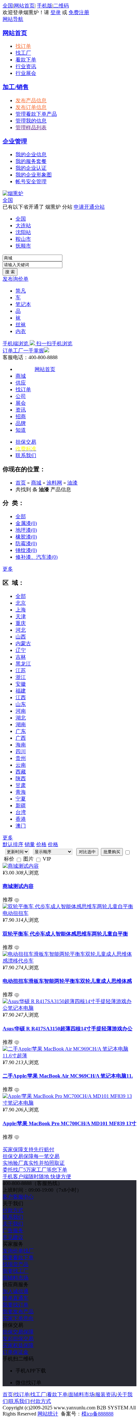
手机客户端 (37, 1176)
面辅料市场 (15, 1277)
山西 (21, 636)
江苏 (21, 670)
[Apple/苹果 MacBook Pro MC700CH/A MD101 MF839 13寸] (69, 1103)
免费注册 (79, 12)
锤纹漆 (26, 550)
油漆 (72, 482)
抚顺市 (23, 246)
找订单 (23, 46)
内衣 (21, 331)
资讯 (21, 409)
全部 (21, 516)
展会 (21, 403)
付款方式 (13, 1210)
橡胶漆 (26, 536)
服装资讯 (105, 1394)
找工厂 (23, 53)
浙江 (21, 677)
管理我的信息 (31, 120)
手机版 (44, 5)
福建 (21, 690)
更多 (8, 569)
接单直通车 (15, 1298)
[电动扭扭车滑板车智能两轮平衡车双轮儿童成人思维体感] (69, 960)
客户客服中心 (18, 1196)
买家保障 (28, 1149)
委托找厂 (35, 1169)
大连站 (23, 225)
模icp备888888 (97, 1413)
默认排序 (13, 844)
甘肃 (21, 785)
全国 (8, 200)
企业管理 (15, 141)
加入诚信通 (15, 1291)
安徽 (21, 684)
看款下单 (26, 59)
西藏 (21, 771)
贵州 (21, 758)
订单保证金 (15, 1352)
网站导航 (13, 19)
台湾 (21, 812)
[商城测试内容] (21, 866)
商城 (21, 376)
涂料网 (54, 482)
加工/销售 (16, 87)
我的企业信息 (31, 154)
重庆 (21, 623)
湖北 (21, 717)
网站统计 (47, 1413)
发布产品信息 (31, 100)
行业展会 (26, 73)
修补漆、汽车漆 (37, 557)
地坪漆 (26, 530)
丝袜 (21, 324)
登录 (55, 12)
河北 (21, 630)
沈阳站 (23, 232)
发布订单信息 (31, 107)
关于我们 (13, 1223)
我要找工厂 (15, 1271)
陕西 (21, 778)
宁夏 (21, 798)
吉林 (21, 657)
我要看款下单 (18, 1257)
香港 (21, 819)
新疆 (21, 805)
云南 (21, 765)
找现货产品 (15, 1264)
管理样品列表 (31, 127)
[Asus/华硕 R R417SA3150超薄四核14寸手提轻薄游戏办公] (69, 1008)
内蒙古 (23, 643)
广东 (21, 731)
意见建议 (13, 1237)
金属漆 (26, 523)
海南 (21, 744)
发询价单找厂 (18, 1250)
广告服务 (13, 1230)
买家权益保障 (18, 1345)
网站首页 (24, 5)
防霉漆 (26, 543)
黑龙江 (23, 663)
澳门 (21, 825)
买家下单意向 (18, 1318)
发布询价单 (15, 279)
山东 (21, 704)
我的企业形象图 (34, 174)
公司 (21, 396)
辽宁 (21, 650)
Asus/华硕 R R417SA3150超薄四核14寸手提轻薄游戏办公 (68, 1028)
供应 (21, 382)
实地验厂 (34, 1163)
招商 (21, 416)
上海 (21, 609)
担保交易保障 (18, 1331)
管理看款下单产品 (36, 114)
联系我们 (26, 455)
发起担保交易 (18, 1338)
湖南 (21, 724)
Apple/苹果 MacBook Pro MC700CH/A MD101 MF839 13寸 (69, 1123)
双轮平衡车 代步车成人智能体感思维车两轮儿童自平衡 (65, 933)
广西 (21, 738)
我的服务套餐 (31, 161)
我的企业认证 (31, 168)
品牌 (21, 423)
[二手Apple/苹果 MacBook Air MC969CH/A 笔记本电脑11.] (69, 1055)
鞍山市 (23, 239)
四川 (21, 751)
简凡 (21, 291)
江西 (21, 697)
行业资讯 (26, 66)
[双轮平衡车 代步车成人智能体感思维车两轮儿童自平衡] (69, 913)
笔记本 (23, 304)
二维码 (61, 5)
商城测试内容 (18, 886)
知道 (21, 430)
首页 (21, 482)
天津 (21, 616)
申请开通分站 (89, 207)
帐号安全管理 (31, 181)
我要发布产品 (18, 1311)
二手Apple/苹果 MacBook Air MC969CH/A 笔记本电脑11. (68, 1076)
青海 (21, 792)
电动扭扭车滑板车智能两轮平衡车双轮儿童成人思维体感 (67, 981)
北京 (21, 603)
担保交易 (26, 442)
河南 (21, 711)
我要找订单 (15, 1304)
